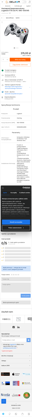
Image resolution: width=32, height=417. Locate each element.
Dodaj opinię (26, 296)
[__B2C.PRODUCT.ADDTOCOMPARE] (2, 22)
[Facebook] (13, 327)
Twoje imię (5, 279)
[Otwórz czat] (3, 401)
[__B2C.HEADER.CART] (22, 414)
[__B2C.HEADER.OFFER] (29, 414)
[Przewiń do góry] (2, 18)
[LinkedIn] (18, 327)
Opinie (17, 18)
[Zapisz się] (29, 340)
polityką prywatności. (9, 348)
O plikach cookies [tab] (24, 192)
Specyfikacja (10, 18)
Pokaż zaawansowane (15, 227)
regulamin (13, 344)
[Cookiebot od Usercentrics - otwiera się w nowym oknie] (23, 188)
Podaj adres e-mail (8, 340)
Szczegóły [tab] (13, 192)
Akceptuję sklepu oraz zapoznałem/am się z (13, 346)
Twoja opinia (6, 284)
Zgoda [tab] (5, 192)
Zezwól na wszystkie (16, 222)
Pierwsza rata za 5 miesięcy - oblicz (15, 81)
